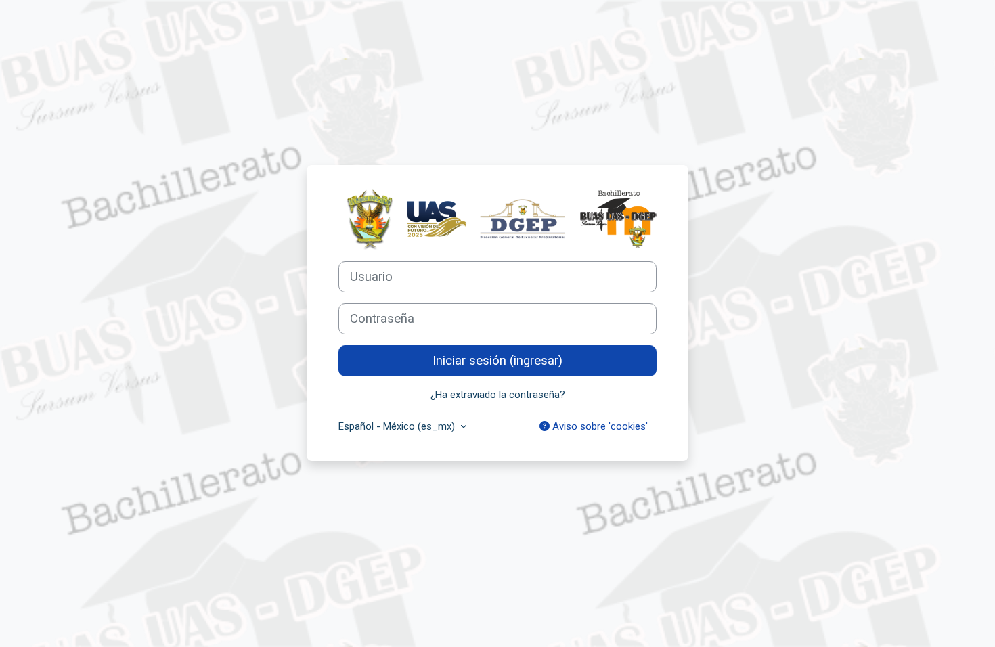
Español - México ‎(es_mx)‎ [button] (398, 426)
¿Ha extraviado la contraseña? (497, 394)
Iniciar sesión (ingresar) (497, 360)
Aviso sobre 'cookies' (599, 426)
